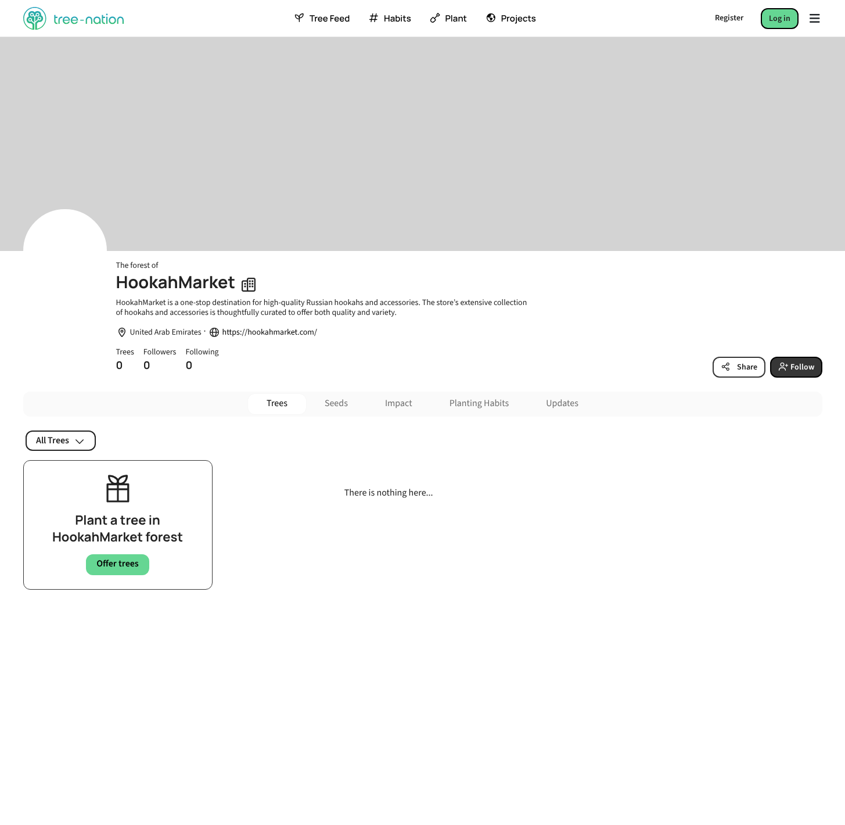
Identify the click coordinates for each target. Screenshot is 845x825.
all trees (52, 440)
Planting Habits (479, 403)
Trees (277, 403)
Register (729, 18)
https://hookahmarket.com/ (269, 333)
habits (397, 18)
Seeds (336, 403)
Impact (398, 403)
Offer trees (117, 564)
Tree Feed (330, 18)
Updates (562, 403)
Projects (518, 18)
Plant (455, 18)
